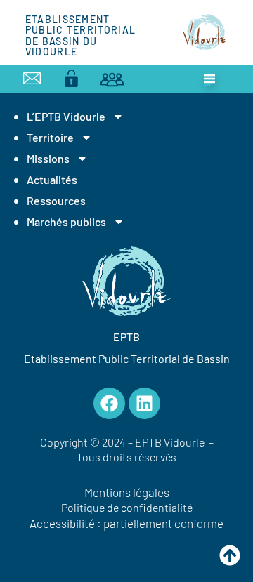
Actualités (52, 179)
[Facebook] (109, 403)
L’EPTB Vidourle (66, 116)
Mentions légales (126, 492)
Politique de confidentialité (127, 507)
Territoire (50, 137)
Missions (48, 158)
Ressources (56, 200)
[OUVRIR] (209, 78)
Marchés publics (66, 221)
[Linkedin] (144, 403)
